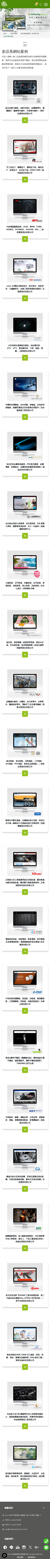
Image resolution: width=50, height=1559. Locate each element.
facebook (5, 1547)
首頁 (4, 33)
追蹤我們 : (9, 1538)
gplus (36, 1547)
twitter (30, 1547)
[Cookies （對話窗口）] (4, 1555)
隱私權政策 (31, 1557)
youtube (17, 1547)
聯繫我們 (9, 1507)
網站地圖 (20, 1557)
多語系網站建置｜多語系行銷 (30, 33)
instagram (24, 1547)
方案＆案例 (13, 33)
